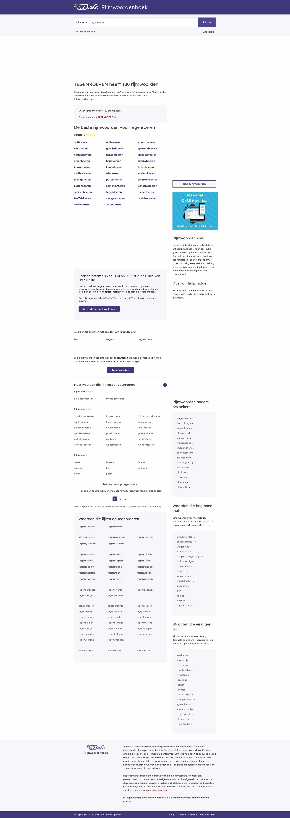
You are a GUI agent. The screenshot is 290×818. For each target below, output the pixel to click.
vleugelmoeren (115, 198)
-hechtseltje (183, 724)
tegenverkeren (116, 595)
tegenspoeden (86, 634)
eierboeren (81, 148)
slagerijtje (182, 487)
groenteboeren (147, 148)
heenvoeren (114, 650)
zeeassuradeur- (185, 541)
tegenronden (145, 566)
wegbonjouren (146, 444)
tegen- (110, 339)
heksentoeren (114, 154)
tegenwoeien (145, 579)
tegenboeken (87, 554)
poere (109, 473)
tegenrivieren (115, 589)
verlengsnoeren (82, 444)
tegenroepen (87, 526)
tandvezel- (183, 551)
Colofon (192, 814)
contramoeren (147, 142)
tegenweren (144, 572)
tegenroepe (115, 566)
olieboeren (112, 173)
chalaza (181, 472)
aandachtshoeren (84, 416)
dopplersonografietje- (189, 556)
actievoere (80, 142)
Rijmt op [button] (80, 22)
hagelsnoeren (82, 154)
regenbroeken (144, 605)
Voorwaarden (207, 814)
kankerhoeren (82, 167)
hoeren (142, 462)
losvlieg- (181, 571)
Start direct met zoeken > (99, 309)
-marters (182, 665)
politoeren (111, 439)
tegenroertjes (86, 595)
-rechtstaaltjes (185, 709)
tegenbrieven (144, 611)
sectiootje (182, 467)
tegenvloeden (144, 634)
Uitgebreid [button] (208, 31)
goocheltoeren (115, 148)
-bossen (181, 689)
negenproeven (116, 605)
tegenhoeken (87, 572)
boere (77, 462)
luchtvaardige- (185, 561)
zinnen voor (99, 117)
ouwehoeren (113, 427)
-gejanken (182, 704)
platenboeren (82, 185)
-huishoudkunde (186, 670)
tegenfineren (144, 617)
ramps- (181, 595)
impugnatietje (185, 447)
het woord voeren (151, 416)
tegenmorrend (145, 622)
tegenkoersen (116, 537)
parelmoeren (113, 433)
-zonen (180, 684)
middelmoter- (184, 580)
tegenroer (114, 572)
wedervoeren (113, 444)
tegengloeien (86, 622)
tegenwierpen (86, 639)
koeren (78, 468)
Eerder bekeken (84, 31)
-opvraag (182, 679)
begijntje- (182, 585)
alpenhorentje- (185, 605)
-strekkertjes (184, 694)
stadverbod (183, 433)
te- (76, 339)
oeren (77, 473)
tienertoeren (146, 192)
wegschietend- (185, 576)
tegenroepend (145, 537)
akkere (181, 477)
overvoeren (144, 427)
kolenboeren (146, 167)
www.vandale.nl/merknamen (151, 790)
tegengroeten (87, 543)
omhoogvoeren (82, 427)
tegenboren (86, 560)
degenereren (86, 650)
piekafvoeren (81, 439)
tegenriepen (115, 560)
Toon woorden (120, 370)
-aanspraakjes (185, 699)
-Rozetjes (182, 674)
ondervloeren (146, 173)
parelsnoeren (114, 179)
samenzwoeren (115, 185)
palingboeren (82, 179)
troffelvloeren (82, 198)
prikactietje (183, 457)
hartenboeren (113, 416)
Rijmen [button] (207, 22)
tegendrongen (86, 617)
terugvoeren (145, 439)
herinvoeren (113, 160)
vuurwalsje (183, 438)
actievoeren (113, 142)
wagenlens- (183, 546)
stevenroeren (87, 537)
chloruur (181, 482)
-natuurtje (182, 660)
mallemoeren (145, 422)
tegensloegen (144, 628)
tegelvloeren (114, 192)
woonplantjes (184, 428)
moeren (142, 468)
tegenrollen (144, 560)
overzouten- (183, 566)
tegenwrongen (116, 639)
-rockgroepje (184, 714)
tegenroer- (145, 339)
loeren (109, 468)
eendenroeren (86, 605)
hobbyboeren (146, 160)
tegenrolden (144, 554)
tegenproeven (116, 543)
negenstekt (183, 418)
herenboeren (82, 160)
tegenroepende (145, 589)
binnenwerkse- (185, 536)
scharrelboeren (147, 185)
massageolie (184, 442)
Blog (171, 814)
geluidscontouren (83, 398)
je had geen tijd (185, 462)
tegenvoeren (115, 526)
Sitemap (181, 814)
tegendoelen (86, 566)
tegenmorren (87, 579)
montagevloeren (115, 398)
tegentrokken (115, 634)
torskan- (181, 600)
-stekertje (182, 655)
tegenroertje (85, 628)
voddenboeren (147, 198)
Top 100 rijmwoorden (194, 183)
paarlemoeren (82, 433)
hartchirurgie (184, 423)
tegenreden (115, 554)
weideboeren (82, 204)
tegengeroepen (87, 589)
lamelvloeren (113, 422)
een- (179, 590)
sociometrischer (185, 452)
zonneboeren (114, 204)
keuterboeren (114, 167)
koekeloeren (81, 422)
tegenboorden (115, 611)
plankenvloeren (148, 179)
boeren (110, 462)
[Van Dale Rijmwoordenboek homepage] (87, 7)
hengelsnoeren (147, 154)
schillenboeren (83, 192)
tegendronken (115, 617)
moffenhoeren (83, 173)
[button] (165, 385)
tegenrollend (115, 628)
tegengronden (115, 622)
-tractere (182, 719)
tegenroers (114, 579)
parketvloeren (146, 433)
